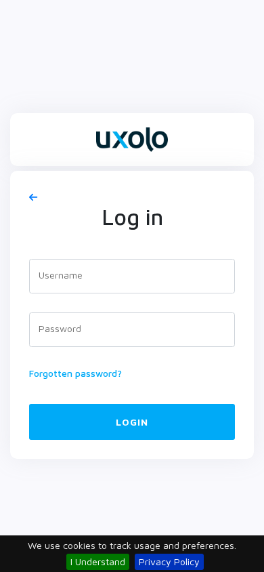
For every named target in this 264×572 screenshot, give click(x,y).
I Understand (97, 561)
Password (60, 328)
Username (61, 275)
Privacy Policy (169, 561)
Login (132, 422)
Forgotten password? (75, 373)
